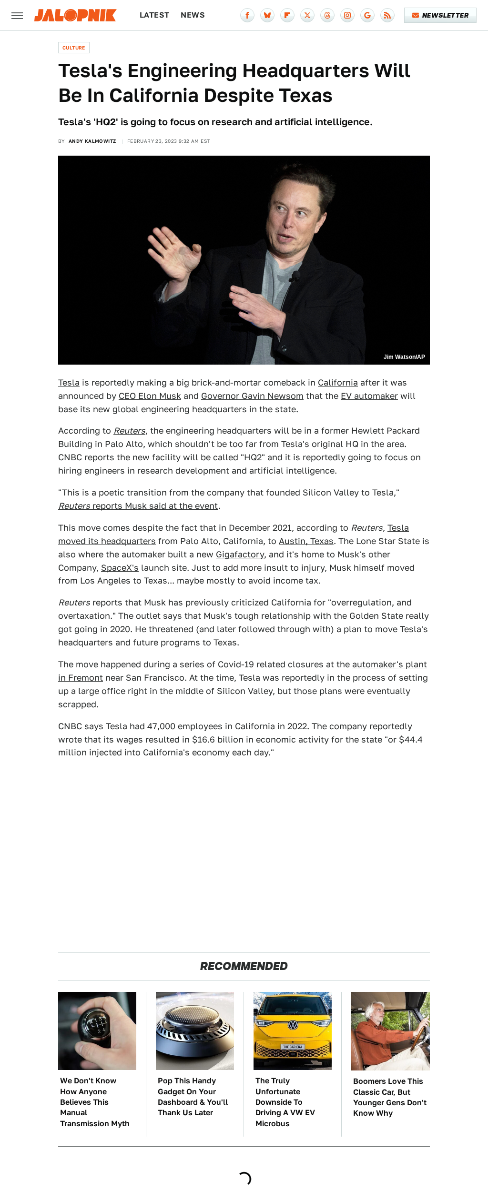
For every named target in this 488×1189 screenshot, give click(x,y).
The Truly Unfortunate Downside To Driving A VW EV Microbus (285, 1102)
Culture (73, 47)
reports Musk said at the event (138, 506)
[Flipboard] (287, 15)
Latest (154, 15)
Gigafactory (240, 554)
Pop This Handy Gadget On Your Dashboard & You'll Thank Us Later (193, 1096)
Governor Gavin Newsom (252, 396)
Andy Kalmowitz (92, 141)
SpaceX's (120, 568)
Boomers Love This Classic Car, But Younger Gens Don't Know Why (390, 1097)
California (338, 382)
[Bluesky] (267, 15)
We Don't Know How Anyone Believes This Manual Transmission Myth (95, 1102)
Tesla (69, 382)
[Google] (367, 15)
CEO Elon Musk (150, 396)
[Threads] (327, 15)
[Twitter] (307, 15)
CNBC (70, 457)
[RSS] (387, 15)
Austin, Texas (306, 541)
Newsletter (445, 15)
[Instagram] (347, 15)
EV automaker (369, 396)
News (193, 15)
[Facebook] (247, 15)
